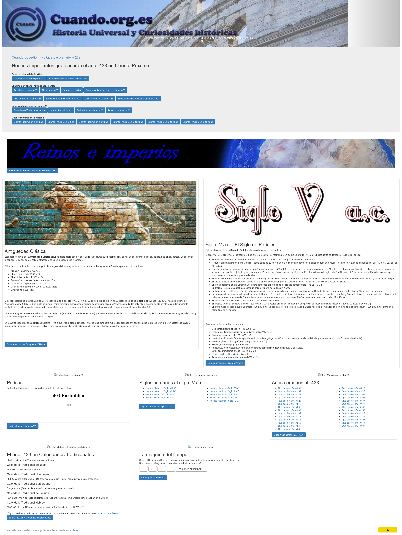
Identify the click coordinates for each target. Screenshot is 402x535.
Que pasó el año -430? (289, 406)
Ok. (388, 530)
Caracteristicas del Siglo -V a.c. (29, 78)
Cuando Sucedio (24, 57)
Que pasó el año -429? (289, 410)
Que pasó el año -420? (353, 394)
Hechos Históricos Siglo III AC (224, 391)
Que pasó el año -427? (289, 416)
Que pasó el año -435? (289, 391)
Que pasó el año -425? (289, 422)
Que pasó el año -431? (289, 403)
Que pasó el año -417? (353, 403)
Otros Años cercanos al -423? (289, 434)
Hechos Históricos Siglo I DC (224, 400)
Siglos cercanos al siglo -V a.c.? (157, 406)
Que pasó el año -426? (289, 419)
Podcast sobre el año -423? (22, 426)
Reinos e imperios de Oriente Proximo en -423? (32, 170)
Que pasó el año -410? (353, 425)
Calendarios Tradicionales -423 (29, 110)
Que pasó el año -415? (353, 410)
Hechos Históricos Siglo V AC (160, 397)
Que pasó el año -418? (353, 400)
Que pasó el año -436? (289, 388)
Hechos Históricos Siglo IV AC (224, 388)
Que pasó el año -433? (289, 397)
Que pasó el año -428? (289, 413)
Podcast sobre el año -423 (90, 110)
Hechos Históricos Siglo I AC (224, 397)
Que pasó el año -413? (353, 416)
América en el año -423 (25, 90)
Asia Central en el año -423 (27, 98)
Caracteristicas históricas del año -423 (68, 78)
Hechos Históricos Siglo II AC (224, 394)
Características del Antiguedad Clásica (26, 344)
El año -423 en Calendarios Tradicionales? (30, 517)
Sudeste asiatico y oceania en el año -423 (138, 98)
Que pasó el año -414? (353, 413)
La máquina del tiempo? (153, 477)
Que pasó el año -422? (353, 388)
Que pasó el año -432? (289, 400)
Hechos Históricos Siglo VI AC (160, 394)
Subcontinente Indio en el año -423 (63, 98)
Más (75, 530)
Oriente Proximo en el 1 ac (61, 121)
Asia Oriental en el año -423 (99, 98)
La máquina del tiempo (60, 110)
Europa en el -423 (72, 90)
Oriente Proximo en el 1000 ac (128, 121)
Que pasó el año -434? (289, 394)
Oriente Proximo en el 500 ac (28, 121)
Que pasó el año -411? (353, 422)
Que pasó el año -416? (353, 406)
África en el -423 (50, 90)
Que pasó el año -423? (289, 429)
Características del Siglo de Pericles (225, 362)
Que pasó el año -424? (289, 425)
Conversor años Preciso (107, 513)
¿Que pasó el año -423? (62, 57)
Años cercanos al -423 (119, 110)
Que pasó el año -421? (353, 391)
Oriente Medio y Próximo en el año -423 (105, 90)
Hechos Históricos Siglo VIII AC (161, 388)
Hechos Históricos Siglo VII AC (161, 391)
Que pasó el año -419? (353, 397)
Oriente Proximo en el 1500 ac (163, 121)
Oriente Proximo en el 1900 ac (198, 121)
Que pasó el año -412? (353, 419)
